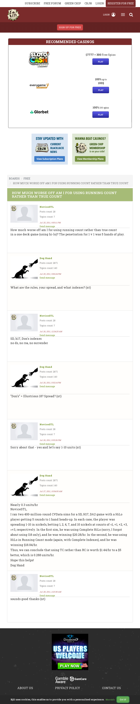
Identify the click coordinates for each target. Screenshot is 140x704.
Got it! (123, 699)
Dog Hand (46, 258)
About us (25, 688)
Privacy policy (67, 688)
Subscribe (32, 3)
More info (110, 700)
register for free (121, 3)
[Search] (131, 15)
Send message (47, 226)
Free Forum (52, 3)
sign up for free (70, 27)
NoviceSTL (47, 207)
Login (106, 14)
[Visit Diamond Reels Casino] (70, 654)
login (100, 3)
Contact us (111, 688)
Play (100, 61)
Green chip (73, 3)
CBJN (88, 3)
